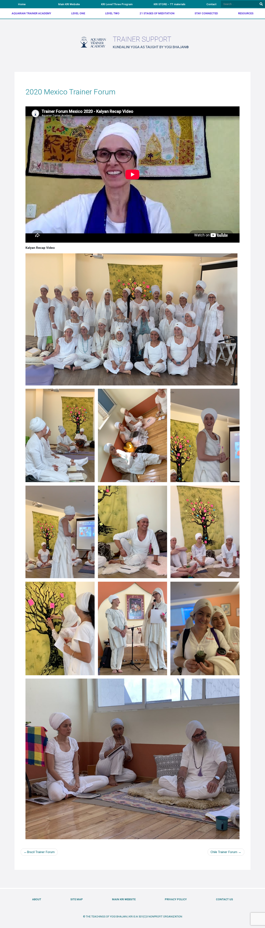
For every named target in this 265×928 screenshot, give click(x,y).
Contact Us (224, 899)
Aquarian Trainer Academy (31, 13)
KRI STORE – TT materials (169, 4)
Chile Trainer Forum (224, 852)
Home (22, 4)
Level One (78, 13)
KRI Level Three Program (116, 4)
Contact (211, 4)
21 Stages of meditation (157, 13)
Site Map (76, 899)
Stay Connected (206, 13)
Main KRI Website (69, 4)
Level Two (112, 13)
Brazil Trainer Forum (41, 852)
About (36, 899)
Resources (245, 13)
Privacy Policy (176, 899)
